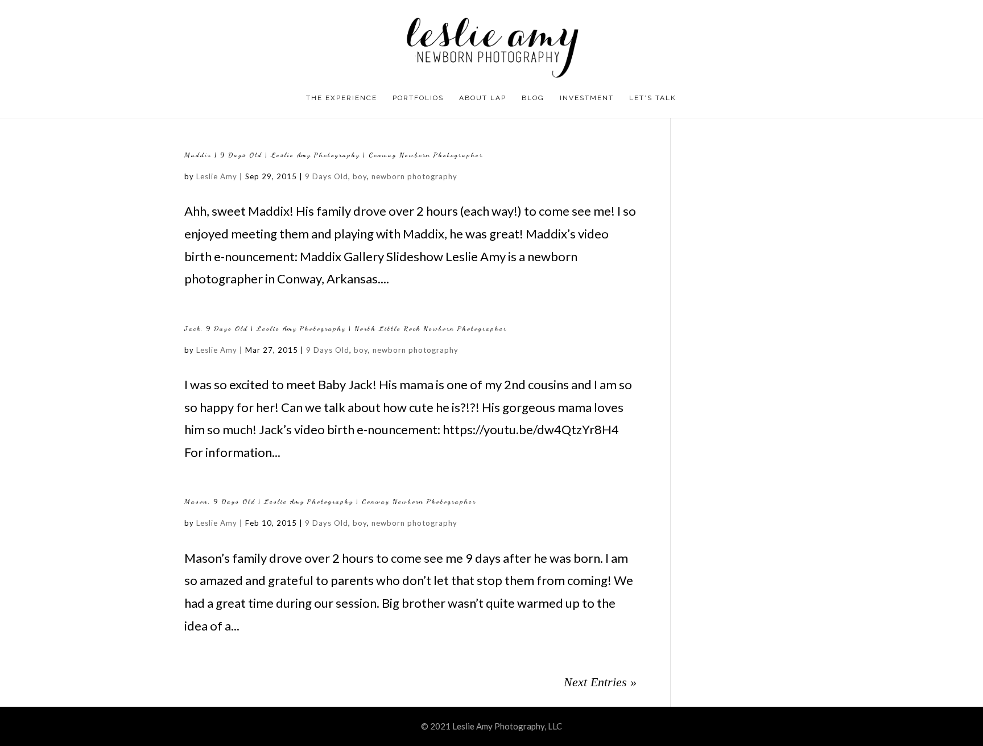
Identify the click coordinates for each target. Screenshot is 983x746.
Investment (587, 98)
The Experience (341, 98)
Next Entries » (600, 682)
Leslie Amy (216, 176)
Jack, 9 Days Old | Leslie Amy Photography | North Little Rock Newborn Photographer (345, 328)
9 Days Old (326, 176)
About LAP (482, 98)
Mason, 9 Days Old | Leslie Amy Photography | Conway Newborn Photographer (330, 501)
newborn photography (414, 176)
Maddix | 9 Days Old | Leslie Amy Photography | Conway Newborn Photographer (333, 155)
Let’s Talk (652, 98)
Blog (533, 98)
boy (360, 176)
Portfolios (418, 98)
